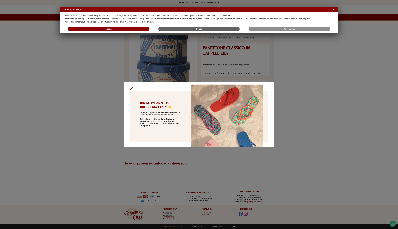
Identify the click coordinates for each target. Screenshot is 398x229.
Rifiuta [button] (199, 29)
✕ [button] (333, 10)
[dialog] (199, 20)
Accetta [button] (109, 29)
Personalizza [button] (289, 29)
